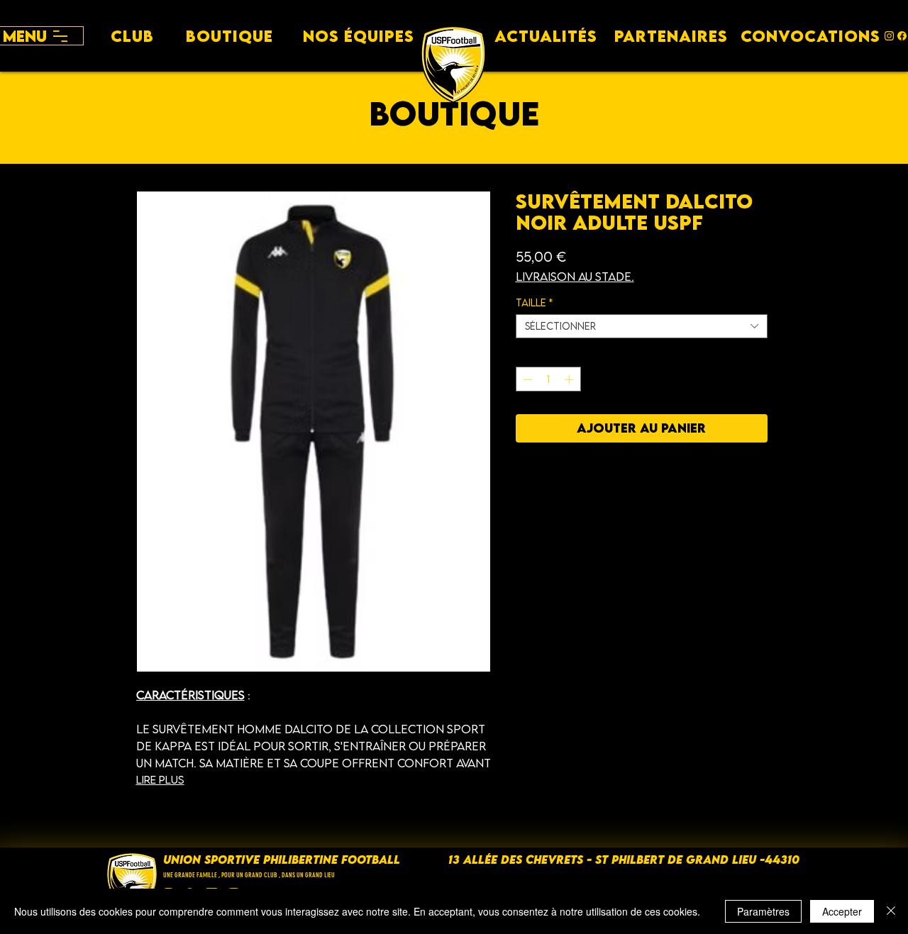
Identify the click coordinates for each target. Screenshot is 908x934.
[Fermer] (890, 911)
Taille (534, 302)
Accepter (842, 911)
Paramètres (763, 911)
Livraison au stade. (575, 276)
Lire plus (160, 779)
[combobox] (642, 326)
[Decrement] (526, 379)
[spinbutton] (548, 379)
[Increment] (570, 379)
